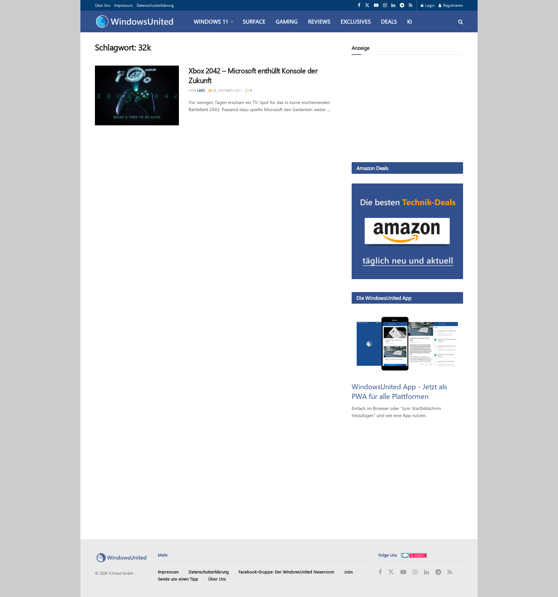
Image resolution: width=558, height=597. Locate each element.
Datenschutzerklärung (155, 5)
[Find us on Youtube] (376, 5)
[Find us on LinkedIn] (393, 5)
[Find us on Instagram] (385, 5)
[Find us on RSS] (410, 5)
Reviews (319, 21)
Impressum (123, 5)
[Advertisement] (407, 110)
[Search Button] (460, 21)
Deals (389, 21)
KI (409, 21)
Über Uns (102, 5)
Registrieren (452, 5)
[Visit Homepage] (136, 21)
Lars (201, 90)
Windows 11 (211, 21)
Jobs (348, 571)
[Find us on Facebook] (359, 5)
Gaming (287, 21)
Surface (254, 21)
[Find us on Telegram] (402, 5)
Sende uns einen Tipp (178, 578)
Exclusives (356, 21)
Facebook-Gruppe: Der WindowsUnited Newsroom (286, 571)
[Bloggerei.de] (414, 555)
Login (429, 5)
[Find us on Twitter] (367, 5)
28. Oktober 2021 (227, 90)
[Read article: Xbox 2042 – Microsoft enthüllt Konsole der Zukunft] (137, 96)
